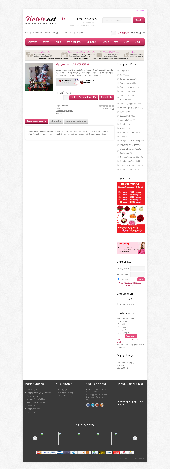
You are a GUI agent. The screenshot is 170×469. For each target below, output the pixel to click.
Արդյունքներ (122, 339)
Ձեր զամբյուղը (51, 32)
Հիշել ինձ (124, 279)
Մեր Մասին (32, 389)
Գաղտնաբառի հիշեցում (130, 283)
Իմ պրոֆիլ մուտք (64, 396)
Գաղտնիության (33, 396)
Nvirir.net (141, 458)
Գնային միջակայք (130, 132)
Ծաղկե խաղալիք (127, 91)
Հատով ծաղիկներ (129, 79)
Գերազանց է (125, 321)
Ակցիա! (80, 32)
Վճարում (31, 405)
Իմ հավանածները (65, 393)
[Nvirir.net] (40, 18)
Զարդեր (123, 136)
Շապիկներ (125, 112)
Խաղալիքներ (127, 120)
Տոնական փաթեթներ (131, 157)
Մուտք (28, 32)
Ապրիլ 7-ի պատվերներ (132, 165)
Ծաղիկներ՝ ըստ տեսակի (127, 97)
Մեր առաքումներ (67, 32)
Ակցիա (124, 70)
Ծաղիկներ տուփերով (131, 87)
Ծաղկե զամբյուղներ (130, 103)
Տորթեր (125, 124)
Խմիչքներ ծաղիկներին (131, 145)
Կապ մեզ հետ (33, 412)
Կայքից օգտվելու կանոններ (39, 393)
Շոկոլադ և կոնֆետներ (132, 140)
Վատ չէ (123, 327)
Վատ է (123, 330)
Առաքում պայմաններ (36, 399)
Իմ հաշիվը (62, 389)
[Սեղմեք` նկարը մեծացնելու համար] (39, 77)
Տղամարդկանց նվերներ (132, 161)
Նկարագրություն (36, 121)
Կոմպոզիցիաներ (129, 169)
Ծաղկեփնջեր (128, 83)
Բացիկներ (125, 128)
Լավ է (122, 324)
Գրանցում (37, 32)
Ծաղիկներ (126, 75)
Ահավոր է (124, 332)
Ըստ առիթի (128, 116)
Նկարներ (56, 121)
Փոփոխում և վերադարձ (37, 402)
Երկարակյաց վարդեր (131, 107)
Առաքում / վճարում (76, 121)
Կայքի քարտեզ (33, 409)
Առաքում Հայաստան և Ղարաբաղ (130, 151)
